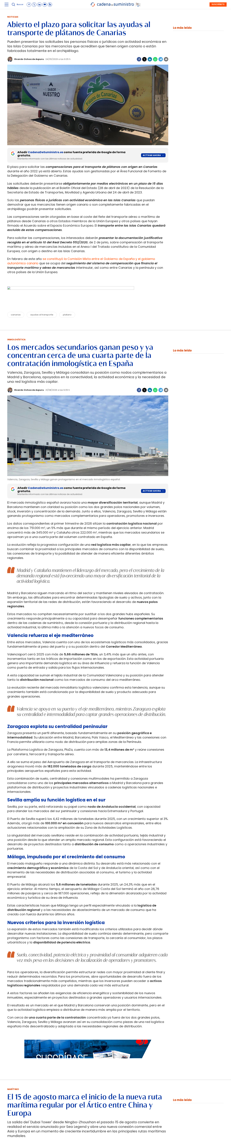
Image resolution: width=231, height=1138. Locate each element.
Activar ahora (152, 155)
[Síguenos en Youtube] (45, 5)
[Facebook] (139, 59)
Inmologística (16, 339)
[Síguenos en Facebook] (29, 5)
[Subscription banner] (87, 1061)
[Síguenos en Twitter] (34, 5)
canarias (16, 314)
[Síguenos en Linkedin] (39, 5)
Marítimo (13, 1089)
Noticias (12, 16)
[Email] (166, 59)
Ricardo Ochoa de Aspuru (29, 59)
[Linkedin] (150, 59)
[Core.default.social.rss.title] (50, 5)
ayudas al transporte (41, 314)
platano (67, 314)
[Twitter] (144, 59)
